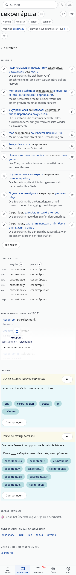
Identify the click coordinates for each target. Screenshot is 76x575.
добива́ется (38, 133)
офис (34, 71)
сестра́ (19, 90)
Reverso (51, 535)
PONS (21, 535)
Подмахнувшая (19, 193)
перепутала (24, 114)
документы (40, 114)
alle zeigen (11, 244)
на (64, 193)
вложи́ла (30, 212)
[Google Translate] (62, 4)
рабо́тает (29, 90)
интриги (37, 174)
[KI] (69, 4)
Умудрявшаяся (18, 110)
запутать (39, 110)
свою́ (28, 144)
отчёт (53, 223)
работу (25, 178)
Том (11, 144)
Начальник (16, 155)
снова (12, 114)
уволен (13, 159)
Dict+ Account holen (19, 347)
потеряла (15, 178)
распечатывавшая (37, 223)
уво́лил (19, 144)
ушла (58, 193)
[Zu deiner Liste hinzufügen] (72, 14)
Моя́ (11, 90)
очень (13, 227)
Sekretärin (7, 552)
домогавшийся (34, 155)
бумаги (34, 193)
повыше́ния (54, 133)
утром (30, 227)
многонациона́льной (22, 94)
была (61, 223)
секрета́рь (18, 28)
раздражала (16, 71)
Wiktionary (8, 535)
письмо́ (42, 212)
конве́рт (55, 212)
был (64, 155)
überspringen (14, 422)
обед (12, 197)
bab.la (39, 535)
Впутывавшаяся (19, 174)
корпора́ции (45, 94)
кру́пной (61, 90)
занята (21, 227)
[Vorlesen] (41, 14)
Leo (30, 535)
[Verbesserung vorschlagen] (63, 14)
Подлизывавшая (19, 67)
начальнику (39, 67)
